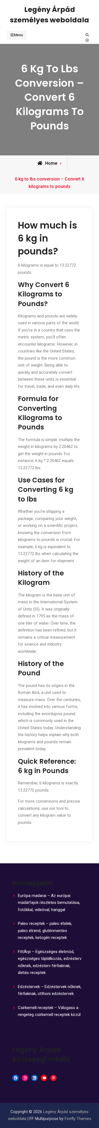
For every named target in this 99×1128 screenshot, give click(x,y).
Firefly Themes (78, 1118)
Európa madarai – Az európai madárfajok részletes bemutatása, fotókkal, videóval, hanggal (49, 902)
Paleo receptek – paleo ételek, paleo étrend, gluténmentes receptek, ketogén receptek (45, 930)
